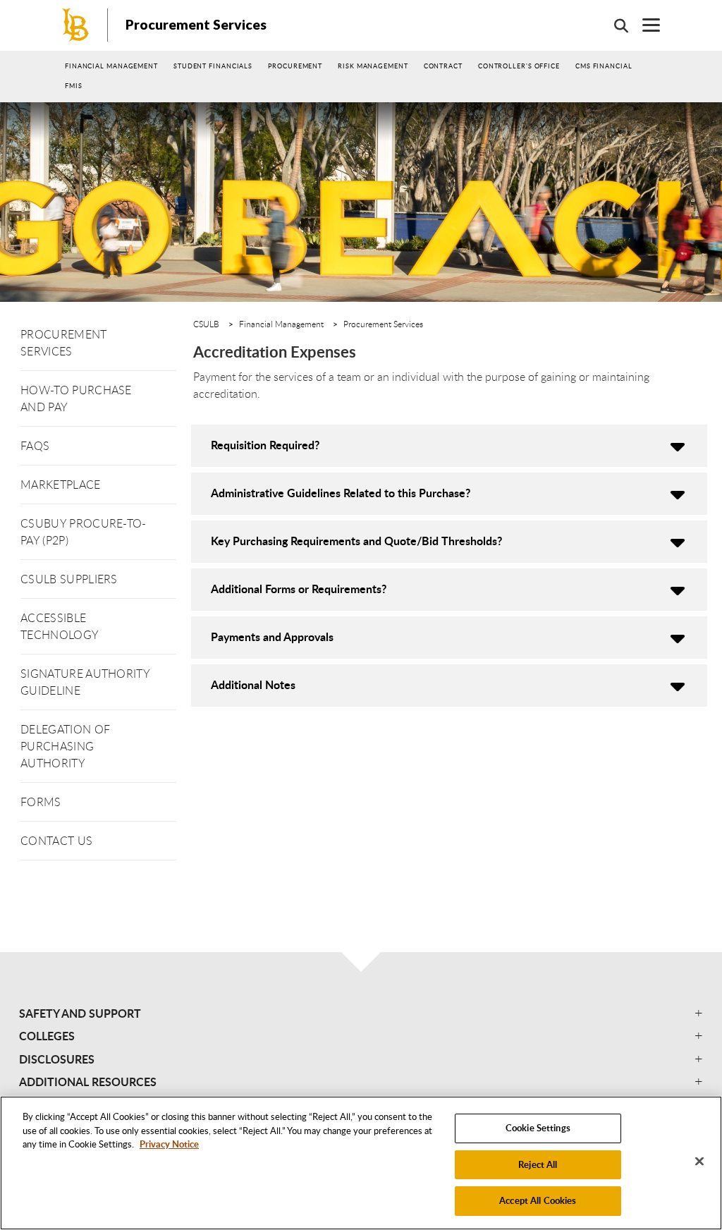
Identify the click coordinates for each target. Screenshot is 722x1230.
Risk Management (373, 66)
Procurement (295, 66)
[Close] (699, 1161)
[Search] (614, 25)
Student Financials (212, 66)
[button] (361, 1013)
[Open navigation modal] (644, 25)
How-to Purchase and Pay (76, 398)
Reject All (537, 1164)
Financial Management (111, 66)
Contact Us (56, 840)
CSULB (206, 323)
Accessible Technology (59, 626)
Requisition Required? (265, 445)
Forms (40, 802)
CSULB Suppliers (69, 579)
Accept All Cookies (537, 1200)
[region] (361, 1163)
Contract (443, 66)
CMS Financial (603, 66)
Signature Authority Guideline (85, 682)
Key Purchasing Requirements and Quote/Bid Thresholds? (356, 540)
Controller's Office (519, 66)
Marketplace (60, 484)
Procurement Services (196, 24)
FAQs (34, 445)
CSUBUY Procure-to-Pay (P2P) (83, 532)
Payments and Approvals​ (272, 636)
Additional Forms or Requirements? (298, 588)
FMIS (73, 85)
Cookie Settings (538, 1127)
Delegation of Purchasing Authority (65, 746)
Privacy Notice (169, 1144)
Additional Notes (253, 684)
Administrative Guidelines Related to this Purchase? (340, 493)
